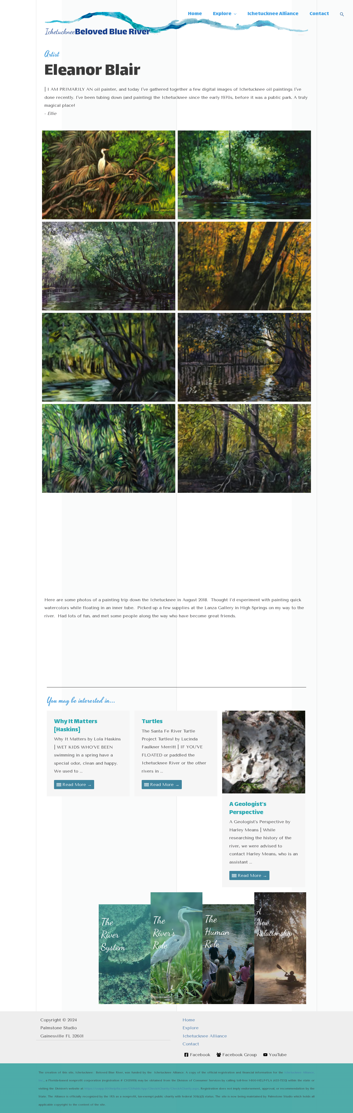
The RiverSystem (113, 934)
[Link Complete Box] (88, 753)
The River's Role (164, 932)
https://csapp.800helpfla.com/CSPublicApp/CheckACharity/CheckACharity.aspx (142, 1088)
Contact (191, 1044)
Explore (191, 1027)
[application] (234, 14)
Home (189, 1020)
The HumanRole (217, 931)
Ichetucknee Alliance (205, 1036)
